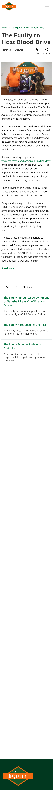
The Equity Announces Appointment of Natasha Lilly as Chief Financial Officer (26, 301)
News (4, 27)
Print (38, 53)
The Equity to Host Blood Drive (27, 27)
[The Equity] (8, 6)
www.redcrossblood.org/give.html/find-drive (26, 161)
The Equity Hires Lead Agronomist (25, 325)
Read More (7, 268)
